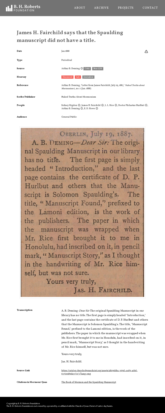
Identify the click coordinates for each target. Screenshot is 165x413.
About (79, 8)
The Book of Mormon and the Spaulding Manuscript (88, 382)
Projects (126, 8)
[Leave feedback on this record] (146, 52)
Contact (150, 8)
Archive (101, 8)
